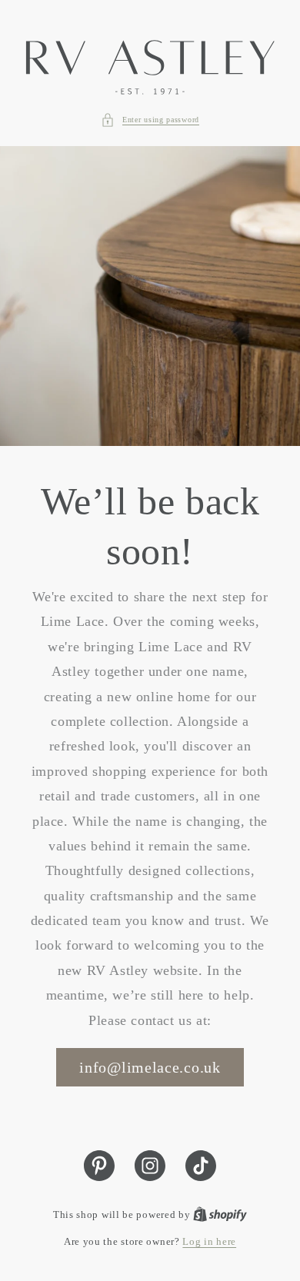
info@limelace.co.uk (149, 1067)
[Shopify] (220, 1214)
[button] (150, 120)
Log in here (209, 1241)
